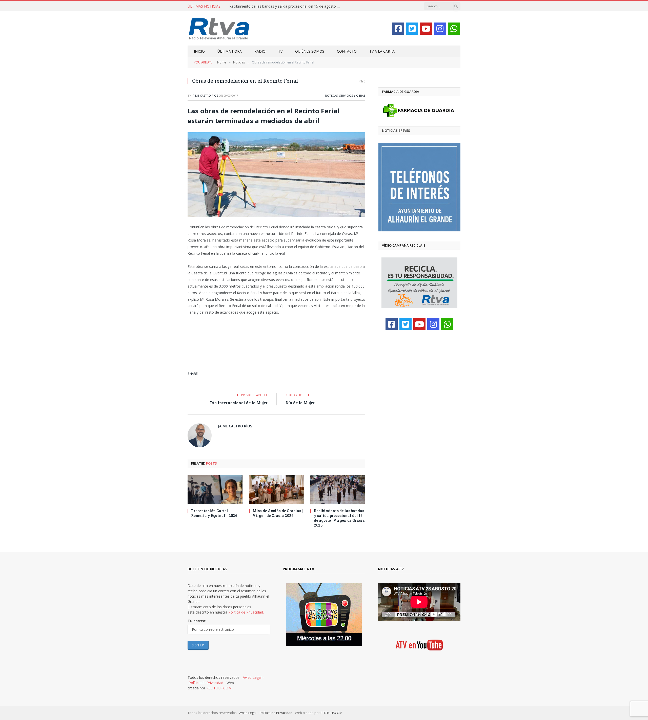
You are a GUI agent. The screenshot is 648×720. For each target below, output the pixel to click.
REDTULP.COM (219, 688)
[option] (419, 187)
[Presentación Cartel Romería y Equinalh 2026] (215, 489)
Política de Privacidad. (246, 612)
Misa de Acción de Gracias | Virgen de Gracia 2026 (278, 513)
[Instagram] (440, 29)
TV (280, 51)
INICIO (199, 51)
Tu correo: (197, 620)
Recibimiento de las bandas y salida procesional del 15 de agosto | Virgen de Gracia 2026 (286, 6)
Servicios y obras (352, 95)
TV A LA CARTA (382, 51)
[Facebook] (398, 29)
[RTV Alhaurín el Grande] (219, 28)
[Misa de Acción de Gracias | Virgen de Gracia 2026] (276, 489)
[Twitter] (412, 29)
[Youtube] (426, 29)
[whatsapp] (454, 29)
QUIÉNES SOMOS (309, 51)
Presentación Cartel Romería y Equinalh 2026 (214, 513)
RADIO (260, 51)
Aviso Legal (252, 677)
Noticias (331, 95)
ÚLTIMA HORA (229, 51)
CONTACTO (347, 51)
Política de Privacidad (206, 682)
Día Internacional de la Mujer (239, 402)
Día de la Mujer (300, 402)
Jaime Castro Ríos (205, 95)
